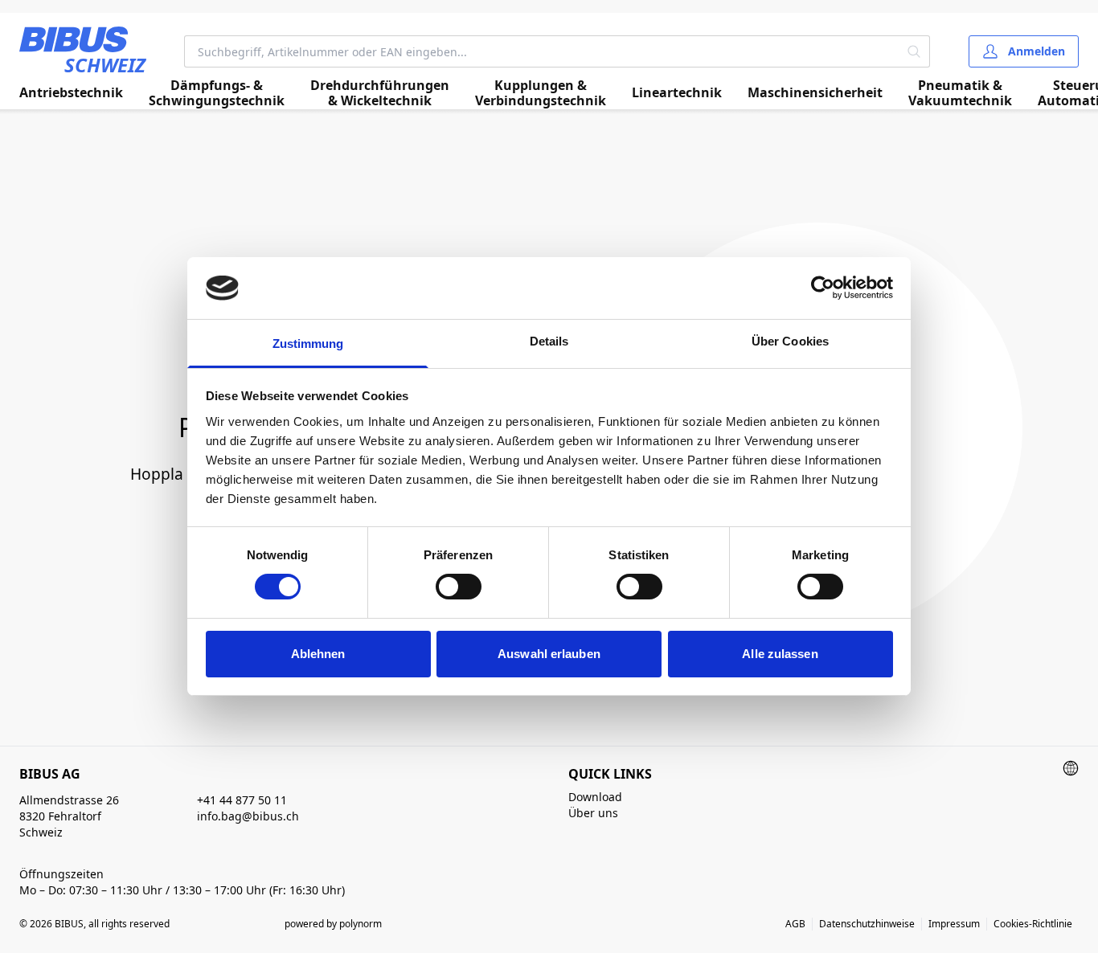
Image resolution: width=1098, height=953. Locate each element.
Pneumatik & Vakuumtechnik (960, 93)
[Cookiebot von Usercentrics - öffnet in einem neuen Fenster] (822, 288)
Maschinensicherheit (815, 92)
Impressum (954, 924)
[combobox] (542, 51)
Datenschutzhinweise (867, 924)
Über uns (593, 812)
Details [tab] (549, 341)
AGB (795, 924)
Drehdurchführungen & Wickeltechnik (379, 93)
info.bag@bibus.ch (248, 816)
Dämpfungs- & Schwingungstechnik (217, 93)
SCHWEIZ (104, 64)
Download (595, 796)
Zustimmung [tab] (308, 343)
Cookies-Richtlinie (1033, 924)
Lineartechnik (677, 92)
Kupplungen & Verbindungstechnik (540, 93)
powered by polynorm (333, 924)
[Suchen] (914, 51)
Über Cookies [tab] (790, 341)
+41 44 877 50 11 (242, 800)
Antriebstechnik (71, 92)
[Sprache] (1071, 768)
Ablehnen (318, 654)
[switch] (458, 586)
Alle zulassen (779, 654)
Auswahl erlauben (549, 654)
